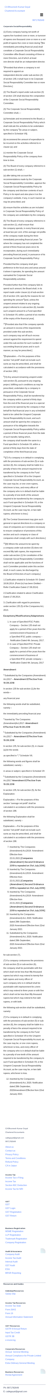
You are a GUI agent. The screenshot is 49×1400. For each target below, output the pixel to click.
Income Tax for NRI (14, 1189)
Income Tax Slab (13, 1306)
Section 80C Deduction (16, 1185)
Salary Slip (10, 1294)
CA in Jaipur (11, 1166)
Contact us (10, 1151)
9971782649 (38, 20)
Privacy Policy (12, 1154)
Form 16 (9, 1313)
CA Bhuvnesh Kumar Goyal (17, 7)
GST (7, 1204)
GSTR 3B (9, 1336)
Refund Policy (11, 1162)
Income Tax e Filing (14, 1178)
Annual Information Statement (19, 1317)
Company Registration (15, 1242)
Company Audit (12, 1254)
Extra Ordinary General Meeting (20, 1363)
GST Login (10, 1208)
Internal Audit (11, 1262)
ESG (7, 1269)
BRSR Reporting (13, 1273)
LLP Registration (13, 1235)
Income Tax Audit (13, 1258)
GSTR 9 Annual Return (16, 1329)
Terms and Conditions (15, 1158)
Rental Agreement (13, 1375)
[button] (41, 15)
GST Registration (13, 1212)
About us (9, 1147)
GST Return (10, 1216)
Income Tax (10, 1181)
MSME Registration (14, 1231)
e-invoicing (10, 1340)
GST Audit (10, 1265)
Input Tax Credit (12, 1332)
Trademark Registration (16, 1239)
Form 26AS (10, 1309)
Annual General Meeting (16, 1352)
